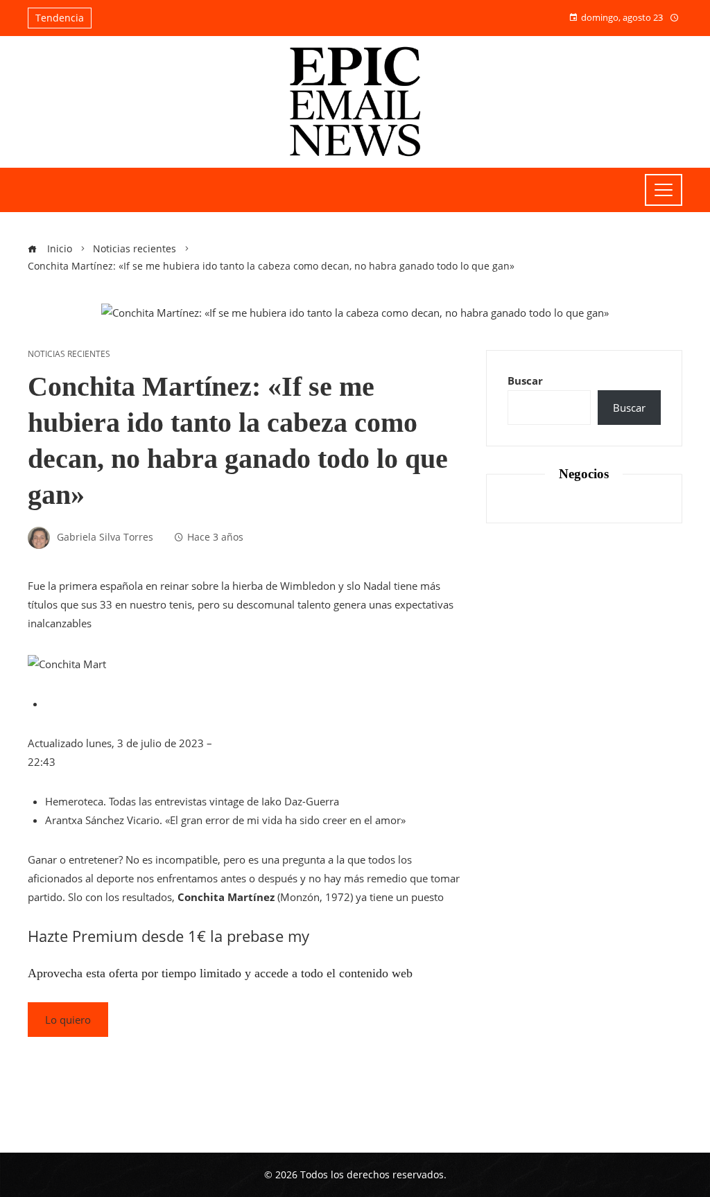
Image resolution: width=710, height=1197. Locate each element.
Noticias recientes (69, 354)
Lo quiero (68, 1019)
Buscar (525, 380)
